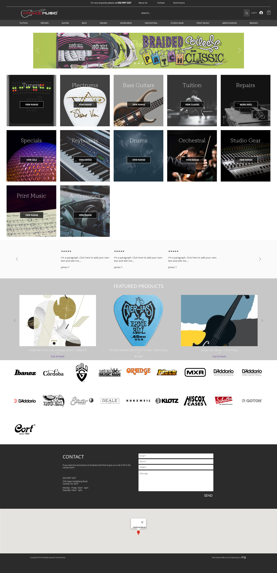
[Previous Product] (15, 320)
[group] (138, 326)
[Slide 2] (138, 63)
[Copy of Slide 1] (138, 270)
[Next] (239, 51)
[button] (143, 3)
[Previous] (37, 51)
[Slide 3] (142, 63)
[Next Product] (262, 320)
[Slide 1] (135, 63)
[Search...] (247, 13)
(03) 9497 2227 (124, 2)
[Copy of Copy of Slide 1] (141, 270)
